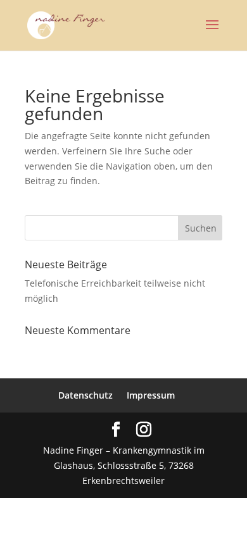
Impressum (151, 395)
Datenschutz (85, 395)
